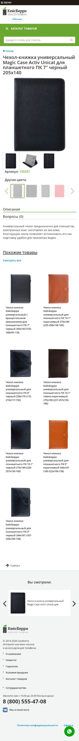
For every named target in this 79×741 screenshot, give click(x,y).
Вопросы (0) (13, 216)
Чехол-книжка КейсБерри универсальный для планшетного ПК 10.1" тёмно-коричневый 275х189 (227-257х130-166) (57, 392)
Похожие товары (20, 252)
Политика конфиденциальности (37, 725)
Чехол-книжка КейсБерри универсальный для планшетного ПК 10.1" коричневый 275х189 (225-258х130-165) (57, 316)
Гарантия (12, 666)
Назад (9, 51)
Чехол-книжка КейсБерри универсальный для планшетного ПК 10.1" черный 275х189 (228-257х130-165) (19, 462)
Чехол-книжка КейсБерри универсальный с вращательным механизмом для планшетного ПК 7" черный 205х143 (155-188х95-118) (19, 320)
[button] (6, 191)
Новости (11, 660)
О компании (13, 654)
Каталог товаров (24, 28)
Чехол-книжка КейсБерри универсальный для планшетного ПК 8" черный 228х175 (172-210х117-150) (19, 391)
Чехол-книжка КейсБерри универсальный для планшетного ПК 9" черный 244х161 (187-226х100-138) (19, 529)
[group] (18, 191)
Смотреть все (12, 260)
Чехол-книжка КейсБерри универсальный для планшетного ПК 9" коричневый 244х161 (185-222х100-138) (56, 462)
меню (8, 2)
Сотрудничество (16, 688)
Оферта (68, 725)
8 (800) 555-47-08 (24, 701)
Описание (11, 209)
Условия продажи (17, 672)
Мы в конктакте (19, 709)
